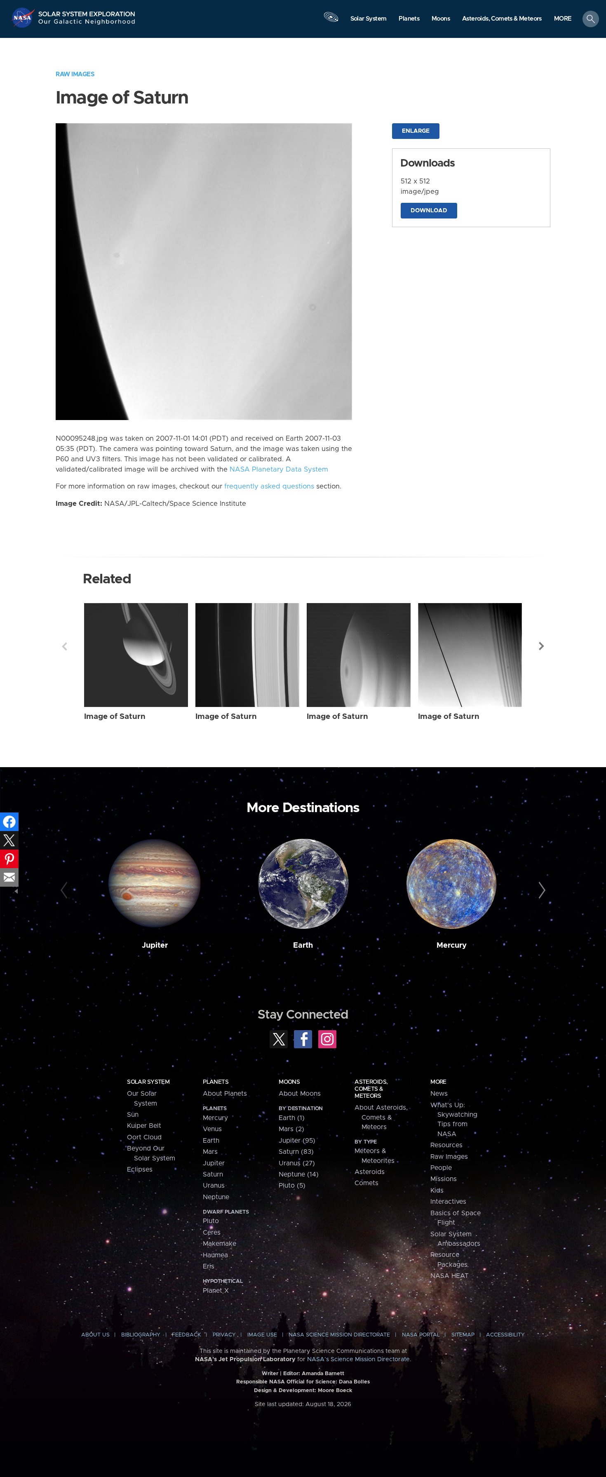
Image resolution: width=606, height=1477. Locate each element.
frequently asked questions (269, 486)
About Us (95, 1335)
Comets (366, 1183)
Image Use (262, 1335)
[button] (563, 19)
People (441, 1168)
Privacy (224, 1335)
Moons (289, 1082)
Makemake (219, 1243)
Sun (133, 1114)
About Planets (225, 1093)
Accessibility (505, 1335)
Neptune (216, 1197)
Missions (443, 1179)
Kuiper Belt (144, 1125)
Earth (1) (292, 1118)
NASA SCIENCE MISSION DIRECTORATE (339, 1335)
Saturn (213, 1174)
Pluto (211, 1221)
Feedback (186, 1335)
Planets (215, 1082)
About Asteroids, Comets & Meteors (381, 1117)
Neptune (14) (299, 1174)
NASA (24, 18)
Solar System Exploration (87, 12)
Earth (303, 945)
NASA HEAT (449, 1276)
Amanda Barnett (323, 1373)
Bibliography (140, 1335)
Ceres (212, 1232)
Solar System (148, 1082)
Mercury (452, 945)
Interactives (448, 1201)
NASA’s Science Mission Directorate (358, 1359)
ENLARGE (416, 131)
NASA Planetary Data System (279, 469)
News (439, 1093)
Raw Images (75, 74)
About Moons (300, 1093)
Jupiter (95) (297, 1140)
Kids (437, 1190)
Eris (208, 1266)
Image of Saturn (115, 717)
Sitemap (462, 1335)
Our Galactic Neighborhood (87, 24)
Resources (446, 1145)
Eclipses (140, 1169)
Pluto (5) (292, 1185)
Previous (64, 646)
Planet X (216, 1290)
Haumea (215, 1255)
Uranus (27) (297, 1163)
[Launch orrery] (331, 21)
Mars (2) (291, 1129)
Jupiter (155, 945)
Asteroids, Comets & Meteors (371, 1089)
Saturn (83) (296, 1151)
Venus (212, 1129)
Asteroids (370, 1172)
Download (429, 211)
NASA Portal (421, 1335)
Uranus (214, 1185)
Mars (210, 1151)
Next (542, 646)
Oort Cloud (144, 1137)
